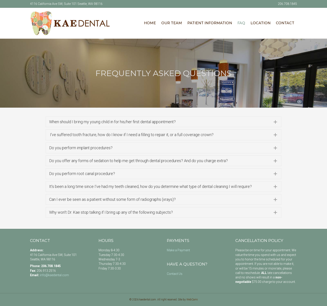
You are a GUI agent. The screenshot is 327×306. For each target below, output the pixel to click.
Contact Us (174, 274)
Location (260, 23)
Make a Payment (178, 250)
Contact (285, 23)
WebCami (192, 299)
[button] (163, 122)
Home (150, 23)
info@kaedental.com (54, 275)
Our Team (171, 23)
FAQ (241, 23)
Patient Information (209, 23)
